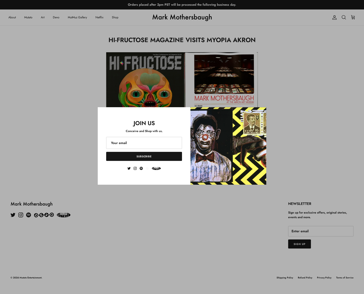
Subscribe (144, 156)
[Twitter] (129, 168)
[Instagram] (135, 168)
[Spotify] (141, 168)
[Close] (261, 112)
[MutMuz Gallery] (156, 168)
